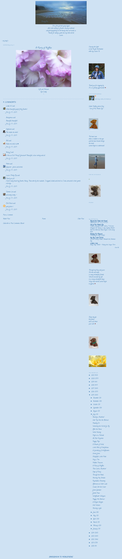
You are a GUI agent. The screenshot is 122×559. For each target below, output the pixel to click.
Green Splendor (97, 490)
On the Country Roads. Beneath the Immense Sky (102, 240)
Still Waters (96, 505)
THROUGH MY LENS (97, 235)
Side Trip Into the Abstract (101, 420)
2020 (93, 378)
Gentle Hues (96, 493)
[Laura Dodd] (89, 179)
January (95, 529)
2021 (93, 375)
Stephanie (9, 129)
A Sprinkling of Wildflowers (101, 450)
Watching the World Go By (101, 426)
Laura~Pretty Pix (11, 175)
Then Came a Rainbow (99, 469)
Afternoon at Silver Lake (100, 484)
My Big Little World (96, 238)
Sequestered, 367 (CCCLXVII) (99, 222)
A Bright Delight (98, 502)
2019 (93, 382)
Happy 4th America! (99, 499)
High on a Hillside (98, 435)
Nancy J (8, 152)
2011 (92, 543)
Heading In (96, 423)
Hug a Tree (96, 460)
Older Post (81, 219)
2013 (93, 536)
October (95, 404)
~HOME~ (5, 41)
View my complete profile (103, 99)
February (95, 525)
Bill (7, 141)
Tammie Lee (9, 192)
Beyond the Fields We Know (98, 221)
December (96, 398)
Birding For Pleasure (96, 234)
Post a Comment (8, 215)
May (94, 516)
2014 (93, 533)
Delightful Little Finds (99, 456)
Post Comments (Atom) (17, 223)
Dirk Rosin (9, 203)
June (94, 512)
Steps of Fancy (97, 472)
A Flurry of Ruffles (43, 47)
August (95, 411)
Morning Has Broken (99, 478)
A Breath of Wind (98, 444)
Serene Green (96, 453)
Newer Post (6, 219)
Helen (7, 164)
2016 (93, 392)
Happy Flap (96, 441)
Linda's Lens (94, 243)
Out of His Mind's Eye (96, 109)
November (96, 401)
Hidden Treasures (98, 463)
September (96, 408)
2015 (93, 395)
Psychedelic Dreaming (99, 481)
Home (44, 219)
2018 (93, 385)
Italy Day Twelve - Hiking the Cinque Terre (102, 245)
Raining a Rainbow (98, 417)
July (94, 414)
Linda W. (9, 106)
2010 (92, 546)
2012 (93, 539)
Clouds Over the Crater (99, 487)
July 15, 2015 (11, 112)
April (94, 519)
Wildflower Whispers (99, 496)
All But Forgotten (98, 438)
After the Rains (97, 429)
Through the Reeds (98, 475)
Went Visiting (97, 432)
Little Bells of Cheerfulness (101, 447)
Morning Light (97, 508)
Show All (117, 248)
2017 (92, 388)
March (95, 522)
